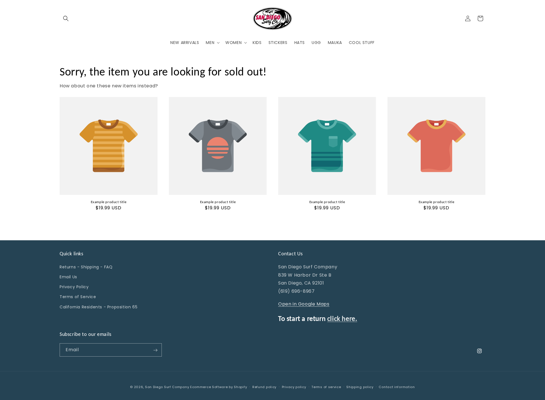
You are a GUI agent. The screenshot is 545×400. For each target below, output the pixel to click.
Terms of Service (78, 297)
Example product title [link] (109, 202)
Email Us (68, 276)
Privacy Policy (74, 287)
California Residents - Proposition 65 (98, 307)
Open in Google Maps (303, 303)
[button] (66, 18)
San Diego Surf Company (167, 387)
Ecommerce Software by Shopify (218, 387)
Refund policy (264, 386)
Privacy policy (294, 386)
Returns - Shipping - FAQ (86, 267)
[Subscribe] (155, 350)
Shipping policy (360, 386)
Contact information (397, 386)
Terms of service (326, 386)
